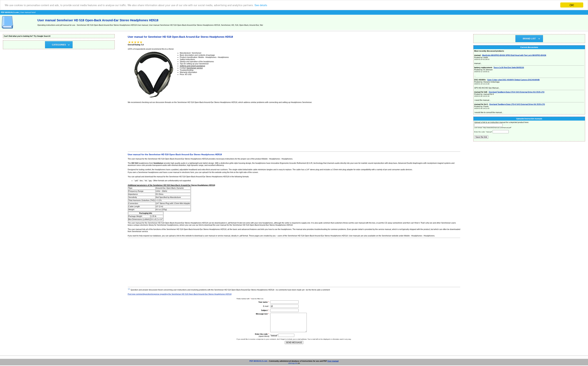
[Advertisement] (219, 127)
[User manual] (7, 29)
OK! (572, 5)
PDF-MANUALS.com (258, 361)
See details (260, 5)
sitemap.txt (292, 363)
